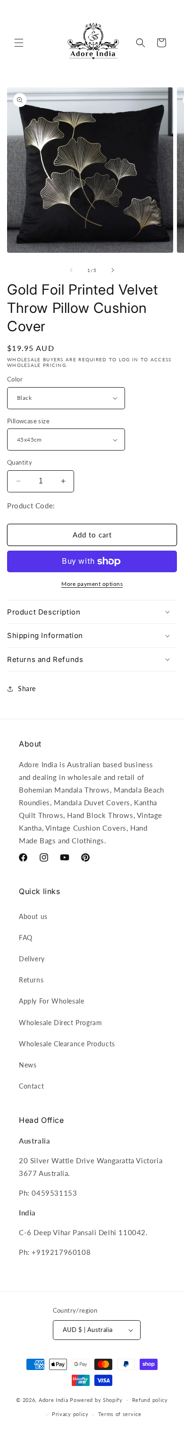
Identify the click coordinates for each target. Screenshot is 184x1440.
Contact (31, 1086)
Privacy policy (70, 1414)
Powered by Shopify (96, 1399)
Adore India (53, 1399)
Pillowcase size (28, 421)
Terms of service (120, 1414)
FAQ (26, 938)
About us (33, 916)
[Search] (140, 42)
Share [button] (27, 689)
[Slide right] (112, 270)
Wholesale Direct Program (60, 1023)
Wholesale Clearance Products (67, 1044)
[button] (18, 42)
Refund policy (150, 1400)
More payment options (92, 583)
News (27, 1065)
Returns (31, 980)
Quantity (19, 462)
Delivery (32, 959)
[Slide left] (71, 270)
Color (15, 379)
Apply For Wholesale (51, 1001)
